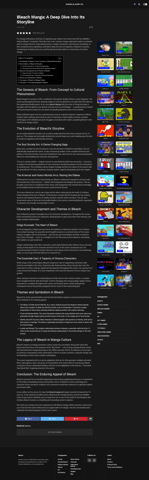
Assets (100, 301)
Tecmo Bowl (105, 271)
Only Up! (124, 288)
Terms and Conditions (114, 467)
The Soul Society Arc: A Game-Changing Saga (35, 66)
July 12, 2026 (20, 27)
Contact (110, 462)
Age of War (105, 122)
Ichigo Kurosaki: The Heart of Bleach (33, 73)
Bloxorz (105, 221)
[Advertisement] (115, 24)
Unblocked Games (104, 332)
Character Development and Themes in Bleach (34, 71)
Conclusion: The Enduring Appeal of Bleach (33, 83)
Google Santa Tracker (105, 188)
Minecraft (105, 155)
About (109, 459)
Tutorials (101, 328)
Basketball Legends (105, 105)
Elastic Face (105, 55)
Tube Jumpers (105, 255)
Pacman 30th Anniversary (124, 188)
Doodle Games (104, 67)
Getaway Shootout (105, 288)
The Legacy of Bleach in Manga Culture (32, 80)
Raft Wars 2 (124, 155)
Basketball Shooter (124, 205)
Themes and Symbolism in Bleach (30, 78)
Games (101, 51)
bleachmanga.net (56, 392)
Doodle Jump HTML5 (105, 205)
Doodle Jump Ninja (124, 122)
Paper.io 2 (105, 88)
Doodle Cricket (105, 72)
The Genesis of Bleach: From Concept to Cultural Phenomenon (40, 61)
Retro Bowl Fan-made (124, 72)
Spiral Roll (105, 238)
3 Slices (105, 171)
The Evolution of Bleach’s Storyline (30, 64)
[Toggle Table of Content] (59, 58)
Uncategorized (103, 336)
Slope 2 (124, 105)
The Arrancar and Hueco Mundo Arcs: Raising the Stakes (38, 68)
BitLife (105, 138)
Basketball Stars (124, 138)
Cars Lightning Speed (124, 238)
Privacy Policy (112, 464)
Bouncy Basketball (124, 221)
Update (100, 340)
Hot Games (102, 84)
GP (98, 316)
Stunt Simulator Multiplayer (124, 55)
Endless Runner (103, 309)
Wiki (98, 343)
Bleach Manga (55, 104)
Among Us (124, 271)
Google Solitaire (124, 88)
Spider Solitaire (124, 171)
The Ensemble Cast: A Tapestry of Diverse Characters (37, 75)
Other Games (102, 324)
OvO (124, 255)
